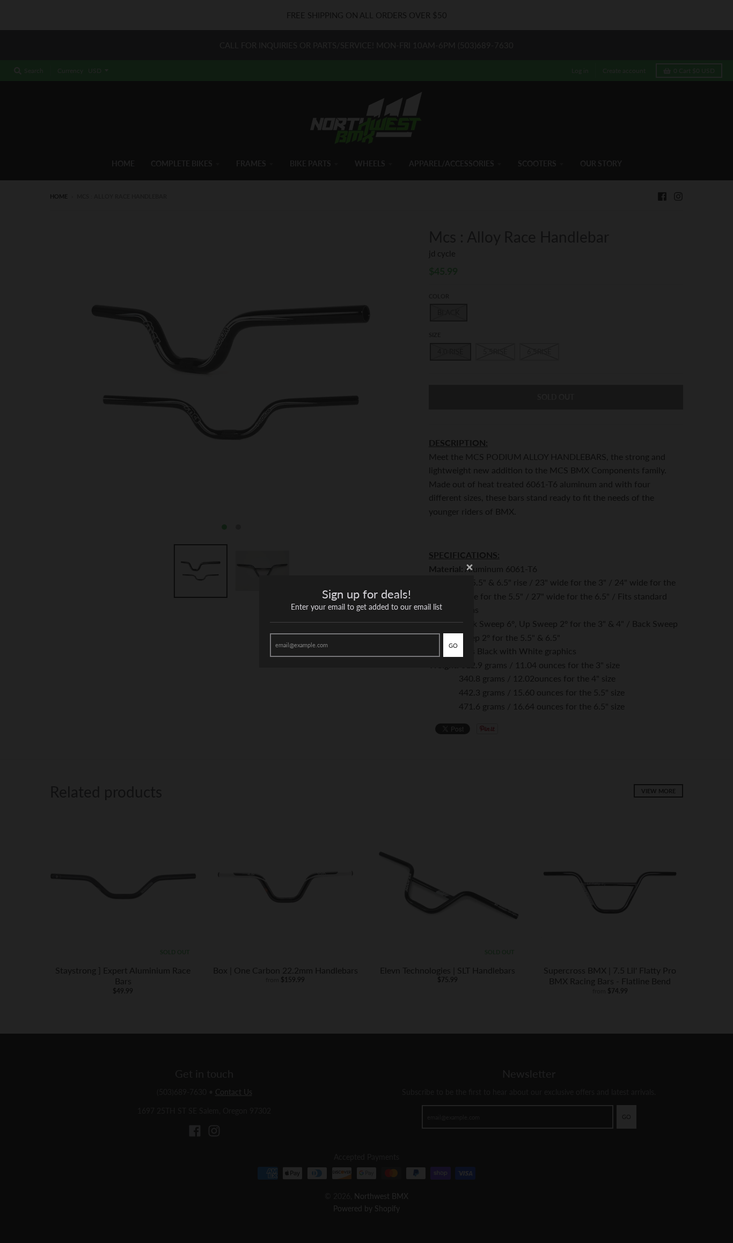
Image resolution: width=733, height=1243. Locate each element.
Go (453, 645)
